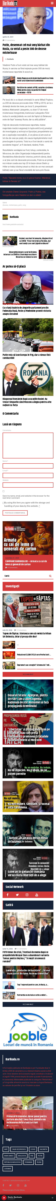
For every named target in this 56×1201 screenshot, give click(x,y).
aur (5, 1149)
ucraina (7, 1169)
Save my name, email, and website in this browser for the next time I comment (26, 497)
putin (20, 205)
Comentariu (7, 430)
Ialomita (43, 1149)
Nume (5, 461)
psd (31, 1156)
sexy (24, 205)
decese (5, 205)
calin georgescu (19, 1149)
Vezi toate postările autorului (13, 224)
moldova (22, 1156)
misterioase (13, 205)
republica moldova (12, 1162)
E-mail (5, 471)
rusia (39, 1162)
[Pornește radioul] (4, 1197)
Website (5, 480)
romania (28, 1162)
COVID (33, 1149)
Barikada (10, 59)
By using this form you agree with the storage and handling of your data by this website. (27, 504)
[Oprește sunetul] (52, 1198)
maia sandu (9, 1156)
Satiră (5, 203)
